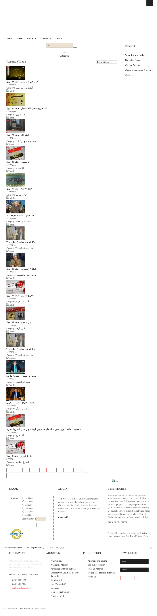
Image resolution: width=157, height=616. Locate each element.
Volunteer (55, 588)
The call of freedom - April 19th (21, 242)
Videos (64, 52)
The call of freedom (24, 248)
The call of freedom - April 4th (20, 349)
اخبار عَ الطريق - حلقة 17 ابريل (20, 295)
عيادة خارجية (21, 195)
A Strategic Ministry (59, 565)
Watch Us (129, 75)
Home (19, 547)
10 (78, 470)
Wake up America (132, 65)
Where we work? (58, 596)
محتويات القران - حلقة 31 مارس (21, 402)
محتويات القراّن (22, 409)
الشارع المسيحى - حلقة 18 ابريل (21, 269)
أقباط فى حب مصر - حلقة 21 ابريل (22, 82)
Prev (19, 470)
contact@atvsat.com (21, 588)
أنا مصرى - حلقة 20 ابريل (17, 162)
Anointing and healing (135, 55)
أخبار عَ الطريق (22, 302)
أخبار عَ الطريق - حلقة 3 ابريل (19, 456)
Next (85, 470)
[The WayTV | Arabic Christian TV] (76, 21)
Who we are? (56, 561)
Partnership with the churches (63, 569)
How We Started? (58, 584)
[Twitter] (137, 610)
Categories (64, 56)
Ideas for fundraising (60, 592)
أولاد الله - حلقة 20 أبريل (17, 135)
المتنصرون (20, 114)
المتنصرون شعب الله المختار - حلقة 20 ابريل (26, 108)
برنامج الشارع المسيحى (25, 275)
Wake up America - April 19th (20, 215)
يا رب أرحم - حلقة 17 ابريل (18, 322)
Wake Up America (23, 221)
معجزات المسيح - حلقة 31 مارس (21, 376)
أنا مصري (19, 168)
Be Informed (56, 580)
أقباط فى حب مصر (24, 88)
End (10, 475)
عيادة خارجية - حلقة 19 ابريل (19, 189)
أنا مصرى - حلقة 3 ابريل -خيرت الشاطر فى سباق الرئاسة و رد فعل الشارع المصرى (44, 429)
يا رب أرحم (20, 328)
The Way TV (25, 609)
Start (10, 470)
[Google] (144, 610)
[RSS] (150, 610)
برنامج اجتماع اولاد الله (25, 141)
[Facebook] (131, 610)
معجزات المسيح (22, 382)
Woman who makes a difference (139, 70)
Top (151, 547)
